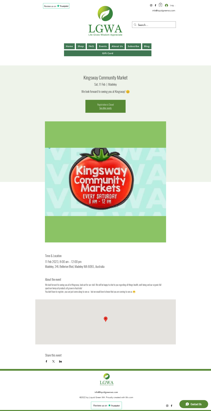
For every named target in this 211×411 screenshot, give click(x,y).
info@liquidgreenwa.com (163, 10)
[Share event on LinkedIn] (60, 361)
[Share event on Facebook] (46, 361)
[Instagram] (151, 5)
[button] (160, 5)
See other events (105, 108)
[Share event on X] (53, 361)
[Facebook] (155, 5)
